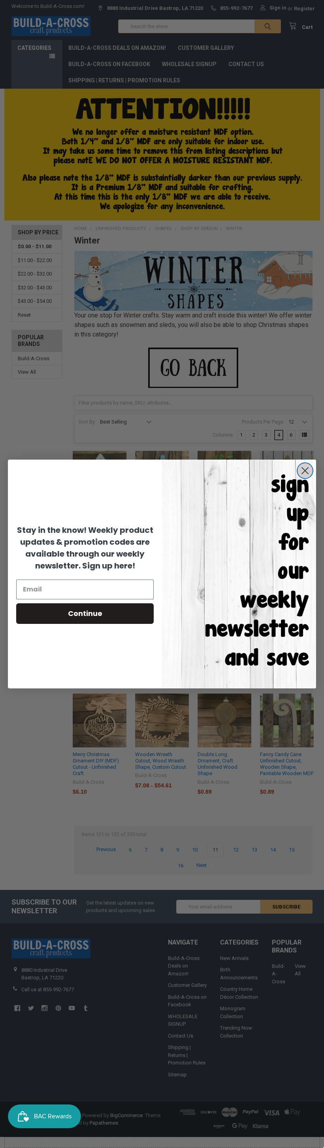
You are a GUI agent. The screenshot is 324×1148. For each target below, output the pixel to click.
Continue (85, 613)
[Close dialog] (305, 471)
